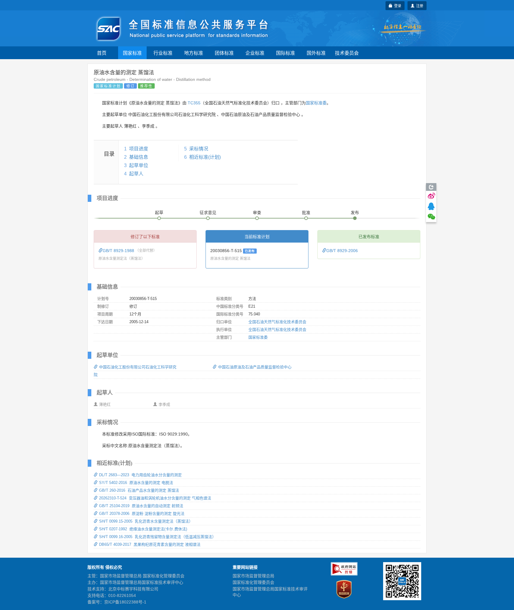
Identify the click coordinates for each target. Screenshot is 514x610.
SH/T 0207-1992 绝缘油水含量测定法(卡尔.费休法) (143, 529)
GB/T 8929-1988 (119, 250)
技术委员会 (347, 52)
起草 (159, 212)
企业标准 (254, 52)
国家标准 (132, 52)
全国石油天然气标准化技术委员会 (277, 322)
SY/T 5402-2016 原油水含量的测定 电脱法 (136, 482)
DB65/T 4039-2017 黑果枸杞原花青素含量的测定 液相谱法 (149, 544)
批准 (306, 212)
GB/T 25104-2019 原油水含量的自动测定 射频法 (141, 506)
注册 (418, 5)
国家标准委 (316, 102)
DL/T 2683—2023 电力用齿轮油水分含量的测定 (140, 475)
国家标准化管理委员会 (253, 582)
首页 (101, 52)
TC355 (194, 102)
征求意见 (208, 212)
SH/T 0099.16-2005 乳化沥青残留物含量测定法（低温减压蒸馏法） (157, 536)
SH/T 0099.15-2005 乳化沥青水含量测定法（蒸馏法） (146, 521)
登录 (396, 5)
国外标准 (316, 52)
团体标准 (224, 52)
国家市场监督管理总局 (253, 575)
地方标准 (193, 52)
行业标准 (163, 52)
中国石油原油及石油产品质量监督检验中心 (255, 367)
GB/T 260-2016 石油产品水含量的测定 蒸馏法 (139, 490)
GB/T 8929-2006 (342, 250)
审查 (257, 212)
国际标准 (285, 52)
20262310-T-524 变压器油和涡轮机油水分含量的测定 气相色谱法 (155, 498)
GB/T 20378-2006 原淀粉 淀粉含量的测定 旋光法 (141, 513)
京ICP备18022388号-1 (125, 602)
